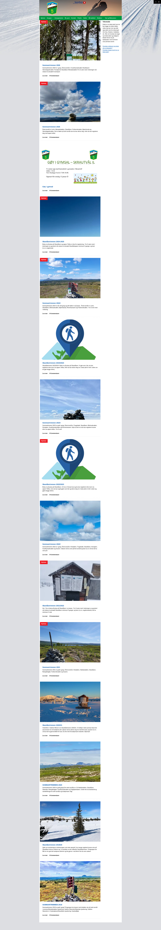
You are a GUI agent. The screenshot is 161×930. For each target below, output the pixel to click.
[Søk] (155, 1)
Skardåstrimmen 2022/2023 (53, 484)
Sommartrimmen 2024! (51, 303)
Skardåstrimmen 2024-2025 (53, 242)
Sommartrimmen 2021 (51, 667)
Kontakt (73, 18)
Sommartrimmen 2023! (51, 423)
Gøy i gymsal (47, 187)
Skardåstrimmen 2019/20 (52, 845)
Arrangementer (59, 18)
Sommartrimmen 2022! (51, 544)
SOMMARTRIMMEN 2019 (52, 905)
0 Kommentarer (54, 75)
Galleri (85, 18)
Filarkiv (79, 18)
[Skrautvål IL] (80, 8)
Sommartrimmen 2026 (51, 65)
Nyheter (43, 18)
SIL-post (67, 18)
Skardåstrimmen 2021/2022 (53, 606)
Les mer (45, 75)
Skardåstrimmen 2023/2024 (53, 363)
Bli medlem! (92, 18)
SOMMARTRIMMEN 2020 (52, 785)
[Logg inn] (158, 1)
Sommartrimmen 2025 (51, 127)
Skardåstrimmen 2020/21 (52, 725)
